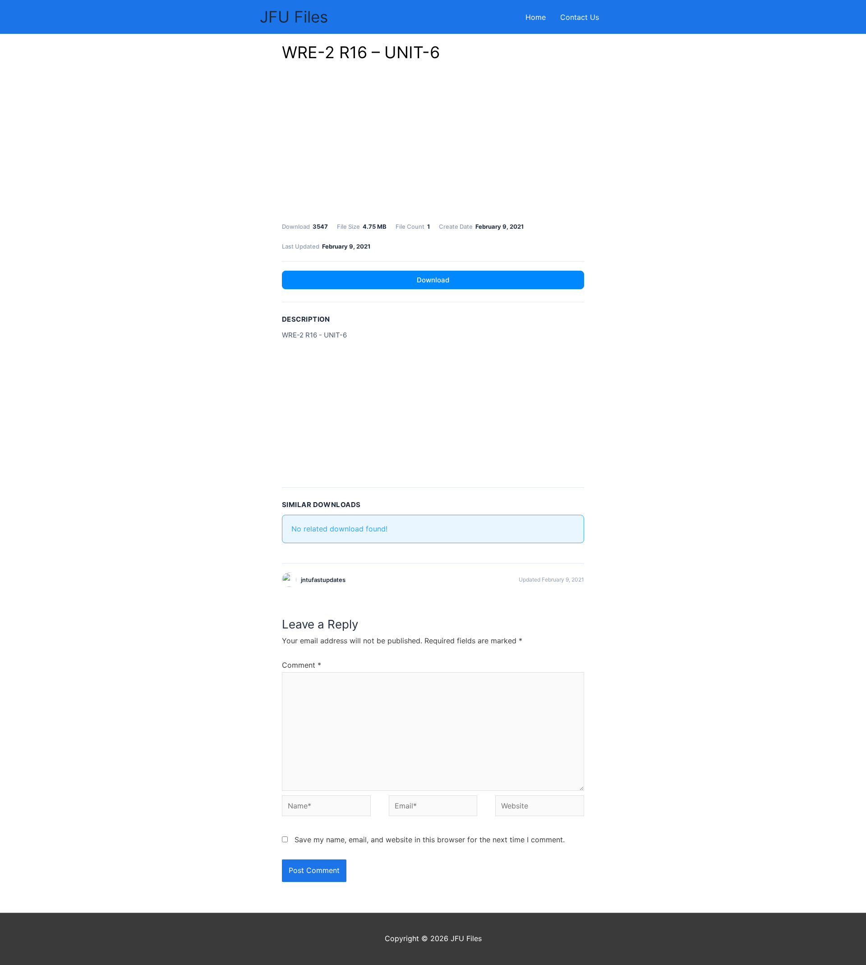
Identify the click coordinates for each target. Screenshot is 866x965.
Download (433, 280)
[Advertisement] (433, 144)
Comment (301, 664)
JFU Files (294, 16)
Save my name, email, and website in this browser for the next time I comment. (430, 839)
